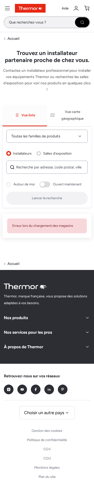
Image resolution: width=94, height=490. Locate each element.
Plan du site (47, 477)
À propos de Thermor (23, 346)
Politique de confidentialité (47, 440)
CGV (47, 449)
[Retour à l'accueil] (25, 286)
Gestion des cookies (47, 431)
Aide (65, 8)
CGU (47, 458)
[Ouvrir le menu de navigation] (7, 8)
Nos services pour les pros (28, 332)
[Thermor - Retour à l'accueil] (30, 8)
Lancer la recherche (47, 198)
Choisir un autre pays (44, 412)
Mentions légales (47, 468)
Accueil (13, 38)
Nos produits (16, 317)
